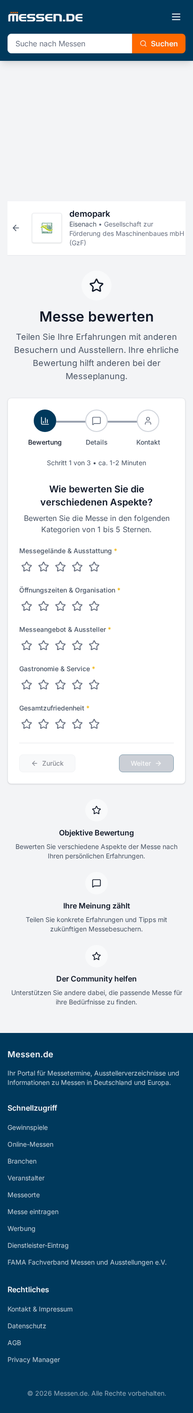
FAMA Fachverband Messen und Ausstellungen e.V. (87, 1262)
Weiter (141, 763)
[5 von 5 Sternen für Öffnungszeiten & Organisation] (94, 606)
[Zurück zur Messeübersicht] (16, 228)
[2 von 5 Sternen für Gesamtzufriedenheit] (43, 724)
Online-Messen (30, 1144)
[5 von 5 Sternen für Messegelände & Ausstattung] (94, 566)
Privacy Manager (33, 1359)
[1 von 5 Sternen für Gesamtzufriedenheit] (26, 724)
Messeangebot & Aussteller (65, 629)
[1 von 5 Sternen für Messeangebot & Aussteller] (26, 645)
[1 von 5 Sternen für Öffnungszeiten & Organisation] (26, 606)
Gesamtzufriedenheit (54, 708)
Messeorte (23, 1195)
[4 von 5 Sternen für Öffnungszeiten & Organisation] (77, 606)
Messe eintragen (33, 1211)
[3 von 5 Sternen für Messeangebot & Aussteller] (60, 645)
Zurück (53, 763)
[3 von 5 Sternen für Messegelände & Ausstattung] (60, 566)
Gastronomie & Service (57, 669)
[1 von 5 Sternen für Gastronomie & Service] (26, 684)
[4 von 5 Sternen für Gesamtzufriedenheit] (77, 724)
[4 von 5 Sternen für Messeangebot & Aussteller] (77, 645)
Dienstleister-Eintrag (38, 1245)
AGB (14, 1343)
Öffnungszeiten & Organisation (69, 590)
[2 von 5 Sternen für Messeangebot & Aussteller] (43, 645)
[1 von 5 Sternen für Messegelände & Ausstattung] (26, 566)
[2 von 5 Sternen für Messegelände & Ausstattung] (43, 566)
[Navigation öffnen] (176, 16)
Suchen (164, 43)
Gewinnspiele (27, 1127)
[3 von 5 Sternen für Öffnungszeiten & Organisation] (60, 606)
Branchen (22, 1161)
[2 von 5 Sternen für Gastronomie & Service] (43, 684)
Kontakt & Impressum (40, 1309)
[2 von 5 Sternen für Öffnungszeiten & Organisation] (43, 606)
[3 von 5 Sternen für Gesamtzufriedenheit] (60, 724)
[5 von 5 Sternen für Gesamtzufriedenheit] (94, 724)
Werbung (21, 1228)
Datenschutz (26, 1326)
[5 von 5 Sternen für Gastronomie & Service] (94, 684)
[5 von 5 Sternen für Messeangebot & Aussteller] (94, 645)
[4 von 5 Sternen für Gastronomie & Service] (77, 684)
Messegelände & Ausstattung (68, 551)
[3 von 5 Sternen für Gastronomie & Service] (60, 684)
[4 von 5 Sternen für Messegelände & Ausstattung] (77, 566)
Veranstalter (26, 1178)
